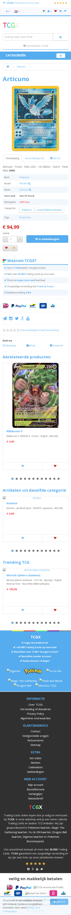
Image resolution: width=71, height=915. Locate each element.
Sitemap (35, 745)
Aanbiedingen (35, 771)
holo (28, 217)
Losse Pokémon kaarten (49, 209)
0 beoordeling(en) (29, 330)
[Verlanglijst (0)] (55, 11)
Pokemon (24, 177)
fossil (22, 217)
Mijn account (35, 785)
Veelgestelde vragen (35, 736)
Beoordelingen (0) (34, 158)
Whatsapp (10, 345)
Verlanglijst (35, 794)
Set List (56, 158)
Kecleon (12, 503)
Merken (35, 762)
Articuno (21, 66)
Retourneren (35, 740)
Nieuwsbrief (35, 798)
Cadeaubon (36, 767)
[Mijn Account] (50, 11)
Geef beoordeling (49, 330)
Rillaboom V (15, 431)
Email (32, 345)
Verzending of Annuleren (35, 709)
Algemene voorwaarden (36, 718)
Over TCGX (35, 704)
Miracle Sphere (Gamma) (23, 575)
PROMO (23, 183)
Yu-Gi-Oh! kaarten (40, 832)
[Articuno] (35, 118)
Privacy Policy (35, 713)
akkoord (60, 901)
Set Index (35, 758)
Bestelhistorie (35, 789)
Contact (35, 731)
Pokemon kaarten (39, 827)
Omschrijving (12, 158)
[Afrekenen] (65, 11)
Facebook (57, 345)
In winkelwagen (48, 239)
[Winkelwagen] (60, 11)
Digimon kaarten (33, 836)
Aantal (6, 233)
